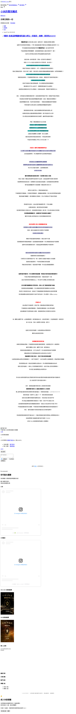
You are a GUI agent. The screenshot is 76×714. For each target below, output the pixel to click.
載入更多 (3, 451)
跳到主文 (3, 15)
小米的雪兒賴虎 (9, 11)
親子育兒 (12, 444)
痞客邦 (9, 440)
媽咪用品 (12, 446)
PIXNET (27, 693)
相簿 (5, 26)
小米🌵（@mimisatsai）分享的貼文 (20, 532)
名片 (5, 29)
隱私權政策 (46, 693)
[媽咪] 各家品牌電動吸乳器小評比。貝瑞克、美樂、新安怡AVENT (30, 36)
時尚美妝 (12, 23)
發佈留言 (3, 460)
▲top (2, 448)
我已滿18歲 (3, 711)
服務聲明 (52, 693)
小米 (2, 431)
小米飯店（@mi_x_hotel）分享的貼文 (21, 584)
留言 (12, 440)
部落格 (5, 27)
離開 (9, 711)
